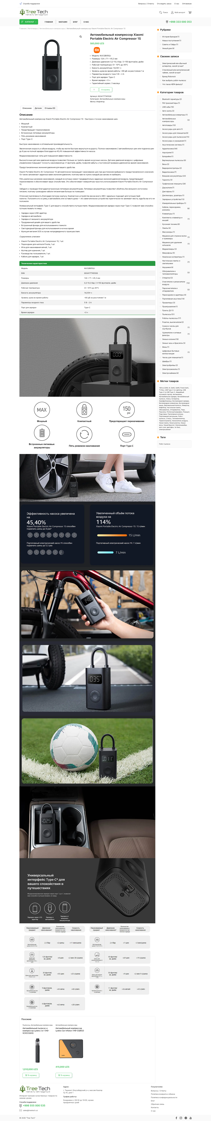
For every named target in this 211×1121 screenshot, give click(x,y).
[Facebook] (176, 1118)
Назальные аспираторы (172, 257)
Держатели (167, 188)
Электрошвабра (181, 425)
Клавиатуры (167, 214)
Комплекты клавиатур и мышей (172, 219)
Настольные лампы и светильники (171, 262)
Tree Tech (31, 1118)
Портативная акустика (171, 299)
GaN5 (177, 388)
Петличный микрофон (174, 412)
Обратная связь (157, 1104)
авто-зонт (162, 427)
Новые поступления (170, 40)
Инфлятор (100, 102)
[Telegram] (186, 1118)
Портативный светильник (168, 416)
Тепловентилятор (178, 418)
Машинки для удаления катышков (172, 243)
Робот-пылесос (164, 444)
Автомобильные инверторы (173, 115)
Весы (164, 164)
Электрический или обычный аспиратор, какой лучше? (174, 64)
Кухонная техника (169, 224)
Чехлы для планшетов (171, 357)
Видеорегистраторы (170, 168)
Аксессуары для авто (171, 129)
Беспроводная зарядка (180, 401)
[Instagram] (180, 1118)
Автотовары (33, 28)
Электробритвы (168, 365)
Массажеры (167, 232)
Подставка (163, 414)
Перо (183, 410)
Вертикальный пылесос (172, 405)
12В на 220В (163, 388)
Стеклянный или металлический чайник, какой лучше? (175, 71)
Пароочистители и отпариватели (169, 289)
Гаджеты (166, 180)
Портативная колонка (175, 414)
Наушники (166, 267)
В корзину (105, 90)
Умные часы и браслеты (172, 343)
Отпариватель (175, 410)
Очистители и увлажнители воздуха (173, 283)
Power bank (184, 388)
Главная (22, 28)
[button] (81, 36)
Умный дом (167, 48)
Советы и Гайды (169, 44)
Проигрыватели (168, 306)
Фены (164, 347)
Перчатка (162, 412)
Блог (153, 1101)
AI (169, 388)
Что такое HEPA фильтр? (172, 84)
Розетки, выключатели (171, 322)
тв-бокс (177, 427)
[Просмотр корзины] (190, 12)
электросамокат (165, 429)
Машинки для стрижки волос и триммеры (174, 237)
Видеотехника (168, 172)
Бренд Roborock (169, 76)
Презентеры (167, 303)
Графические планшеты (172, 184)
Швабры (165, 361)
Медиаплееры (168, 249)
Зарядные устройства (171, 199)
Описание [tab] (27, 108)
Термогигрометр (165, 421)
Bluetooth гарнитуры (170, 99)
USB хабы (166, 107)
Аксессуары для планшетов (174, 133)
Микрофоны (167, 253)
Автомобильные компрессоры (52, 28)
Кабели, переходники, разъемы (171, 208)
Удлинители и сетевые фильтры (171, 334)
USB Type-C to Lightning (173, 390)
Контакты (155, 1107)
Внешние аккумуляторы (172, 176)
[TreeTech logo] (33, 12)
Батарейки (166, 156)
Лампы (165, 228)
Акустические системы (172, 145)
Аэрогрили (166, 152)
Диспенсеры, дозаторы (172, 195)
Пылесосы (26, 1025)
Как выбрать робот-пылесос (174, 80)
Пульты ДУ (166, 310)
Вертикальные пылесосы (172, 160)
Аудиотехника (168, 149)
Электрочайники (169, 373)
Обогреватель (164, 410)
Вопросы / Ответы (158, 1091)
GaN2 (173, 388)
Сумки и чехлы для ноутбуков (170, 327)
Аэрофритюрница (165, 401)
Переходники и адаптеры (173, 295)
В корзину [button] (32, 1075)
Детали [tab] (38, 108)
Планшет (186, 412)
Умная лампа (164, 423)
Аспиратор (175, 399)
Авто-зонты (167, 111)
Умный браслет (169, 425)
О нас (153, 1111)
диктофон (170, 427)
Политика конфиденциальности (164, 1097)
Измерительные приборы (173, 203)
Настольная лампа (173, 407)
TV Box (161, 390)
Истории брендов (169, 37)
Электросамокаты (170, 369)
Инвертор (185, 405)
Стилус (168, 418)
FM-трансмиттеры (170, 103)
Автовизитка (177, 394)
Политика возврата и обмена (163, 1094)
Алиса (168, 399)
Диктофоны (167, 191)
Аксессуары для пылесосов (174, 137)
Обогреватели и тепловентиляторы (170, 272)
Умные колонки (168, 339)
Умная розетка (174, 423)
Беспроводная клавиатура (168, 403)
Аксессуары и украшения (173, 141)
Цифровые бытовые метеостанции (170, 352)
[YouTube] (191, 1118)
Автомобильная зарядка (168, 396)
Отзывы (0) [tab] (50, 108)
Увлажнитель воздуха (180, 421)
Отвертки (166, 278)
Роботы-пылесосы (170, 318)
